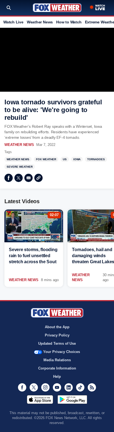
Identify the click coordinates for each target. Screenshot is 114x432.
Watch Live (13, 22)
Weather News (40, 22)
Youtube (57, 387)
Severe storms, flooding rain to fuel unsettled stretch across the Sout (33, 255)
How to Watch (68, 22)
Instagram (45, 387)
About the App (57, 327)
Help (57, 376)
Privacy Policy (57, 335)
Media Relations (57, 360)
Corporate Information (57, 368)
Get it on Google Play (72, 399)
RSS (92, 387)
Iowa (77, 159)
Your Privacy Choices (61, 352)
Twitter (18, 178)
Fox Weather (57, 7)
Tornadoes (96, 159)
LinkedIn (68, 387)
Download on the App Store (40, 399)
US (65, 159)
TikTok (80, 387)
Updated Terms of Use (57, 343)
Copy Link (38, 178)
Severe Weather (20, 166)
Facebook (8, 178)
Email (28, 178)
